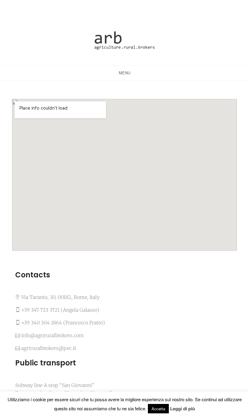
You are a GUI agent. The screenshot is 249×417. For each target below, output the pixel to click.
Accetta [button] (158, 409)
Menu (124, 73)
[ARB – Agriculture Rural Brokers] (124, 40)
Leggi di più (182, 408)
